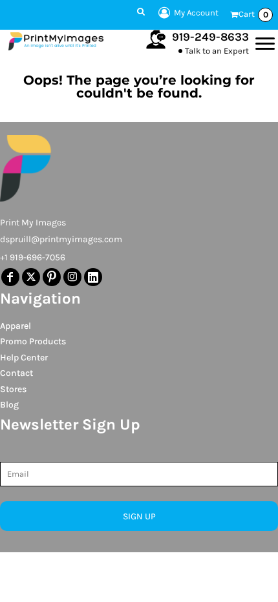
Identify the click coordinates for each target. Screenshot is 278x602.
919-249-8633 (210, 37)
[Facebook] (10, 277)
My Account (196, 12)
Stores (13, 389)
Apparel (15, 325)
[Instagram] (72, 277)
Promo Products (33, 341)
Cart (253, 14)
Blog (9, 404)
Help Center (24, 357)
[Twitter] (31, 277)
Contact (16, 373)
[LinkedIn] (93, 277)
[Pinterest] (52, 277)
